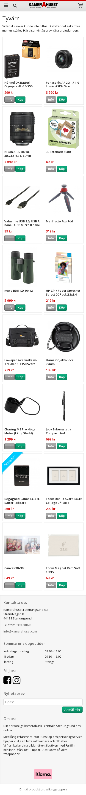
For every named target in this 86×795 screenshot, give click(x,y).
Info (9, 99)
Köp (20, 99)
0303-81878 (23, 625)
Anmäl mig (72, 709)
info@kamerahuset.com (20, 631)
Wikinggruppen (56, 789)
